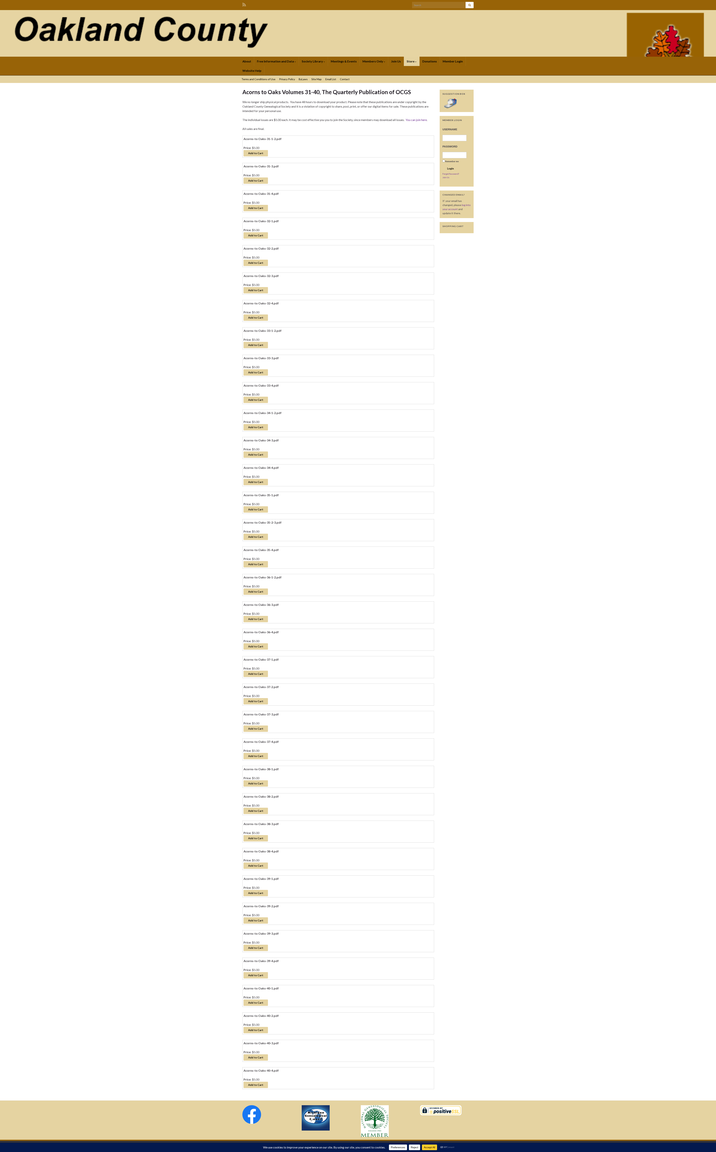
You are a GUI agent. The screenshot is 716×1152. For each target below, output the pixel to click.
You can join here (416, 120)
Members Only (373, 61)
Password (449, 146)
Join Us (396, 61)
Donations (429, 61)
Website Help (251, 70)
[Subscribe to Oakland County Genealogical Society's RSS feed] (244, 4)
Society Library (313, 61)
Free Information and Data (275, 61)
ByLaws (303, 79)
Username (449, 129)
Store (411, 61)
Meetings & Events (344, 61)
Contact (345, 79)
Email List (330, 79)
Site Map (316, 79)
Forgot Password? (450, 174)
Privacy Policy (287, 79)
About (246, 61)
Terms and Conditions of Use (258, 79)
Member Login (453, 61)
